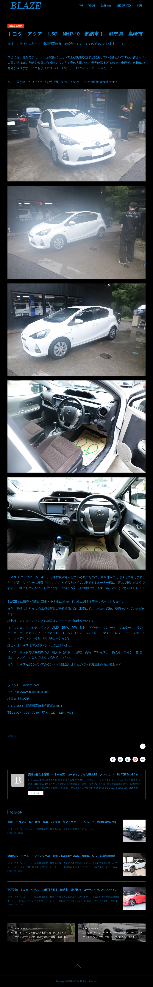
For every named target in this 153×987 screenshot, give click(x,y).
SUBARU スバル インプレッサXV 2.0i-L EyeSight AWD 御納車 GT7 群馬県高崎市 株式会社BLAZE (72, 856)
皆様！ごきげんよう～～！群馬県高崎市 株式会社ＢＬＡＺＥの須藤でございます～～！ (52, 829)
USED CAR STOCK (124, 5)
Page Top (76, 966)
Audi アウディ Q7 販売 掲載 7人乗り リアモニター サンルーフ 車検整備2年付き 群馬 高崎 (69, 822)
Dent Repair (106, 5)
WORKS (91, 5)
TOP (81, 5)
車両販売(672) (13, 736)
